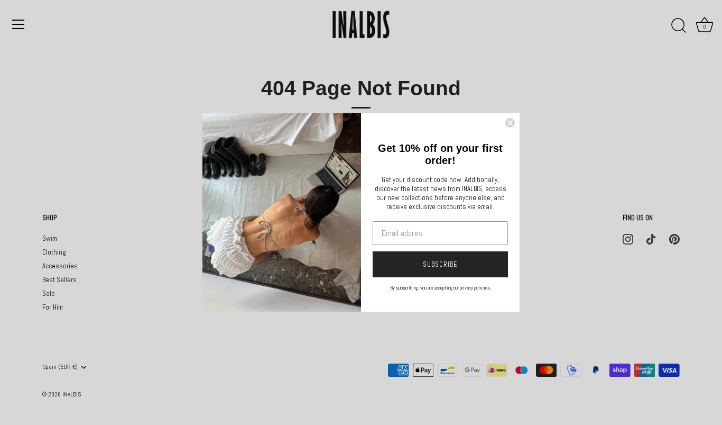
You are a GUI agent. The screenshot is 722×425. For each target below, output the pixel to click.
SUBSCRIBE (440, 264)
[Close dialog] (510, 122)
